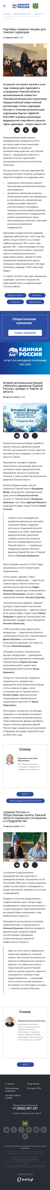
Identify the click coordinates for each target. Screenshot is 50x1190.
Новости (37, 14)
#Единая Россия (15, 295)
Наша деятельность (22, 14)
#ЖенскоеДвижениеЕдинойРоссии (25, 801)
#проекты (37, 295)
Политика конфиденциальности (25, 1159)
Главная (6, 14)
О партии (9, 1084)
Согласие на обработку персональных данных (25, 1166)
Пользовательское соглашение (25, 1157)
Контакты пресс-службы (13, 1096)
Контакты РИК (34, 1088)
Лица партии (33, 1084)
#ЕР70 (25, 794)
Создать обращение (25, 333)
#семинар (15, 302)
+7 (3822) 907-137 (25, 1108)
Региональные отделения (12, 1089)
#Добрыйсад (35, 302)
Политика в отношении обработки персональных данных (25, 1163)
